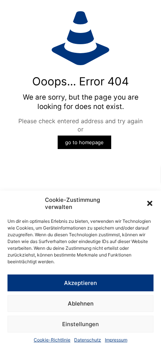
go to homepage (84, 142)
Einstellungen (80, 324)
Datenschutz (87, 340)
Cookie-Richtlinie (52, 340)
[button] (150, 203)
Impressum (116, 340)
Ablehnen (81, 303)
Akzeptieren (80, 282)
